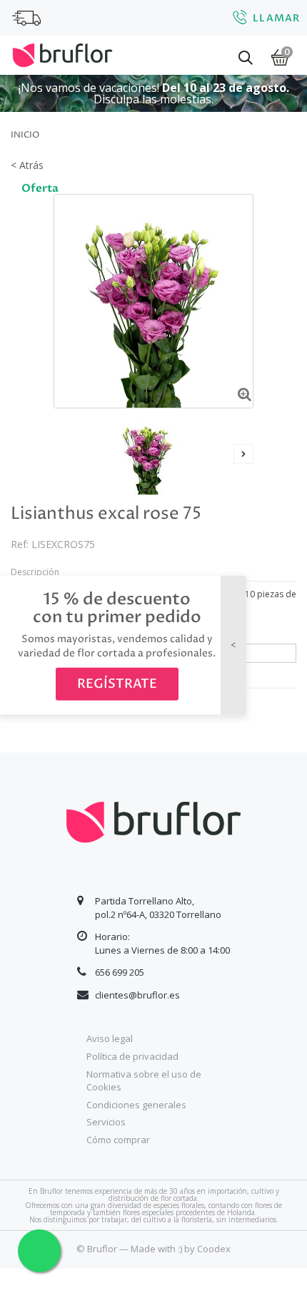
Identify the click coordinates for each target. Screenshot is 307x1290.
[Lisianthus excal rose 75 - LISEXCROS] (148, 455)
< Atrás (27, 165)
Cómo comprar (118, 1139)
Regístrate (117, 684)
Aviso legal (109, 1038)
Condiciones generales (136, 1104)
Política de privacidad (132, 1056)
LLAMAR (276, 18)
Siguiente (243, 454)
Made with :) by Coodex (181, 1248)
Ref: (20, 544)
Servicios (106, 1121)
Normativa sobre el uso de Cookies (143, 1081)
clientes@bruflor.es (137, 995)
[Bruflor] (62, 53)
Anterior (64, 454)
